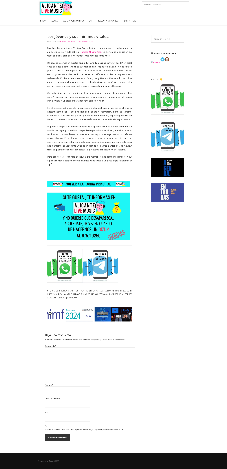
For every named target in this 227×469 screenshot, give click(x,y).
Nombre (49, 385)
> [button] (129, 314)
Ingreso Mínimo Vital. (91, 51)
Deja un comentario (86, 42)
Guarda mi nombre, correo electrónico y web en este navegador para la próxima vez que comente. (84, 429)
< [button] (50, 314)
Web (46, 412)
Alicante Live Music (55, 8)
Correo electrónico (53, 398)
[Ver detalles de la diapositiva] (89, 314)
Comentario (50, 346)
